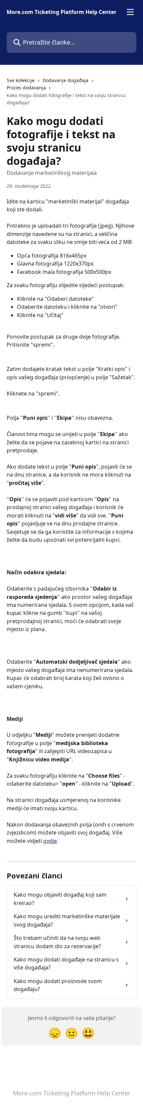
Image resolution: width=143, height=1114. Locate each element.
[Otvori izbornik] (130, 12)
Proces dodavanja (26, 87)
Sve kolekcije (21, 80)
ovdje (50, 840)
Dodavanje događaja (65, 80)
